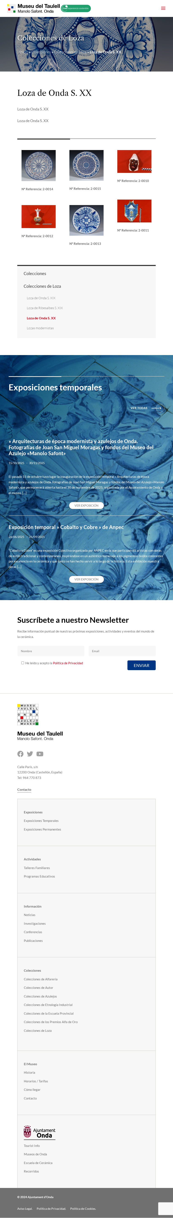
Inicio (23, 52)
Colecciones (41, 52)
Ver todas (139, 408)
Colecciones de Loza (70, 52)
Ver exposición (86, 505)
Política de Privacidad (68, 663)
